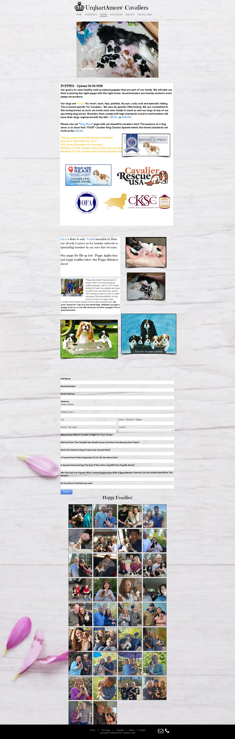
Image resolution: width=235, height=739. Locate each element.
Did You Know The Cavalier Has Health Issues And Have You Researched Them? (100, 442)
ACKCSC (126, 117)
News (131, 730)
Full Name (66, 379)
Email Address (68, 394)
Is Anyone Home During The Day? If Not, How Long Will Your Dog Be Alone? (98, 465)
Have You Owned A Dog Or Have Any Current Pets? (86, 450)
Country (122, 427)
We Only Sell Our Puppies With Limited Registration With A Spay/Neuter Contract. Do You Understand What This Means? (117, 474)
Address (65, 401)
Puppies (120, 730)
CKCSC (113, 117)
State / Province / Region (130, 419)
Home (93, 730)
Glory (64, 239)
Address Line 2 (67, 412)
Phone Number (68, 386)
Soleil (90, 239)
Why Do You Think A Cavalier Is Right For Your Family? (87, 435)
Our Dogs (105, 730)
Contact (141, 730)
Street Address (67, 404)
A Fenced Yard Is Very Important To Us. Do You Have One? (89, 457)
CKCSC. (79, 130)
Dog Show (86, 124)
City (62, 419)
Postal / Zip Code (69, 427)
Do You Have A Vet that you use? (77, 483)
